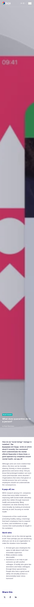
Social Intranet (7, 414)
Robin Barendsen (9, 426)
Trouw (16, 447)
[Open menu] (30, 3)
